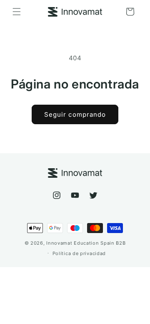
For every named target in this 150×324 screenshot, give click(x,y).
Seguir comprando (75, 114)
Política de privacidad (79, 253)
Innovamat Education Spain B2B (85, 243)
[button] (17, 11)
